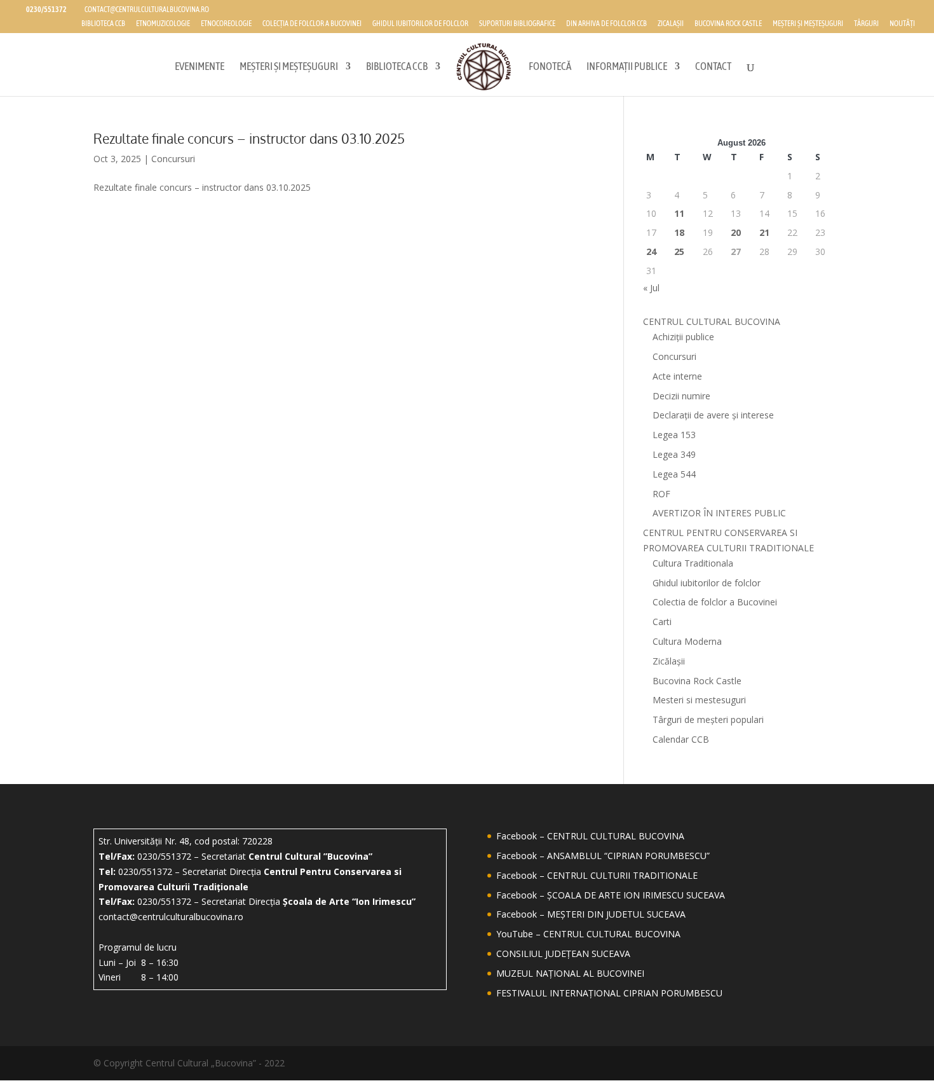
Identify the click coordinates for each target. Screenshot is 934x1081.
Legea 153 (674, 435)
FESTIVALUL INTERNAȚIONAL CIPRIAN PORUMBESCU (609, 993)
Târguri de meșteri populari (708, 719)
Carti (662, 622)
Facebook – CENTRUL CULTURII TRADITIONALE (597, 875)
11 (679, 213)
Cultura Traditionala (693, 563)
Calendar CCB (681, 739)
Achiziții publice (683, 337)
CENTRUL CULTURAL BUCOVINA (711, 321)
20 (736, 232)
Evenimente (199, 67)
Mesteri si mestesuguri (699, 700)
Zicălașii (669, 661)
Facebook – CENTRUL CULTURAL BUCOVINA (590, 836)
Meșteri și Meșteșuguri (808, 24)
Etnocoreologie (226, 24)
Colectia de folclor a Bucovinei (715, 602)
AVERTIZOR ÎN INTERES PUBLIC (719, 513)
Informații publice (626, 67)
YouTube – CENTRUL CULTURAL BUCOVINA (588, 934)
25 (679, 251)
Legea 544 (674, 474)
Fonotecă (550, 67)
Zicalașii (671, 24)
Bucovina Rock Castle (728, 24)
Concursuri (173, 159)
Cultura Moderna (687, 641)
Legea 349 (674, 454)
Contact (713, 67)
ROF (661, 494)
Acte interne (677, 376)
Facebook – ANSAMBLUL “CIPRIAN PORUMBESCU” (603, 856)
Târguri (866, 24)
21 (764, 232)
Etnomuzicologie (163, 24)
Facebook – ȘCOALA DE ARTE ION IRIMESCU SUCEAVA (610, 895)
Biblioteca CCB (103, 24)
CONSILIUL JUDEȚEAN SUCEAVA (563, 953)
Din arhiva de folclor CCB (606, 24)
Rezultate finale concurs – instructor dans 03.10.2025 (249, 138)
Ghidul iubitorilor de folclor (420, 24)
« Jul (651, 288)
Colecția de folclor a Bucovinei (312, 24)
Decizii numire (681, 396)
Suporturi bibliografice (517, 24)
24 (651, 251)
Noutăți (902, 24)
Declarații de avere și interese (713, 415)
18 (679, 232)
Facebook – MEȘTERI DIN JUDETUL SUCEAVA (591, 914)
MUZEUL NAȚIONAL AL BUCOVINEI (570, 973)
